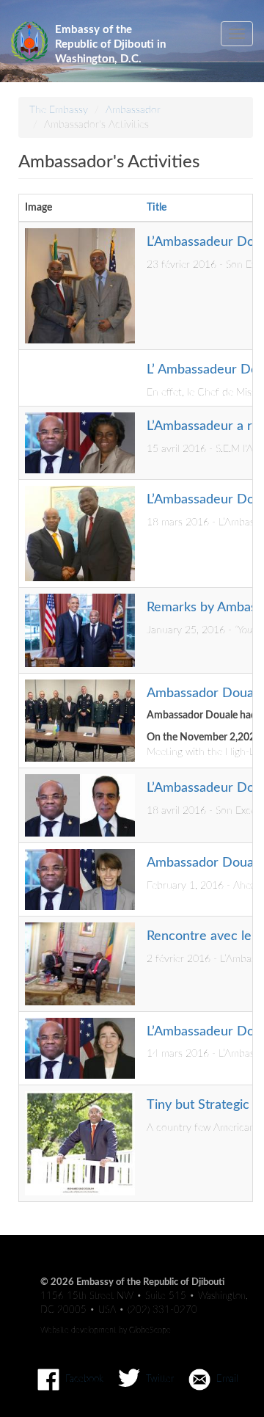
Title (156, 208)
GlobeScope (150, 1330)
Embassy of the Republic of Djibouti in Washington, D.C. (110, 38)
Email (227, 1379)
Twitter (160, 1379)
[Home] (29, 41)
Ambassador (133, 110)
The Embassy (58, 110)
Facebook (84, 1379)
